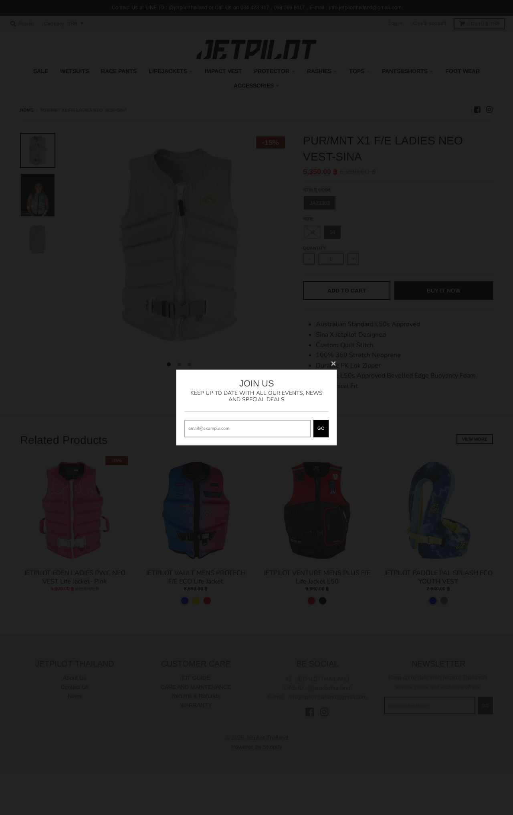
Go (321, 428)
